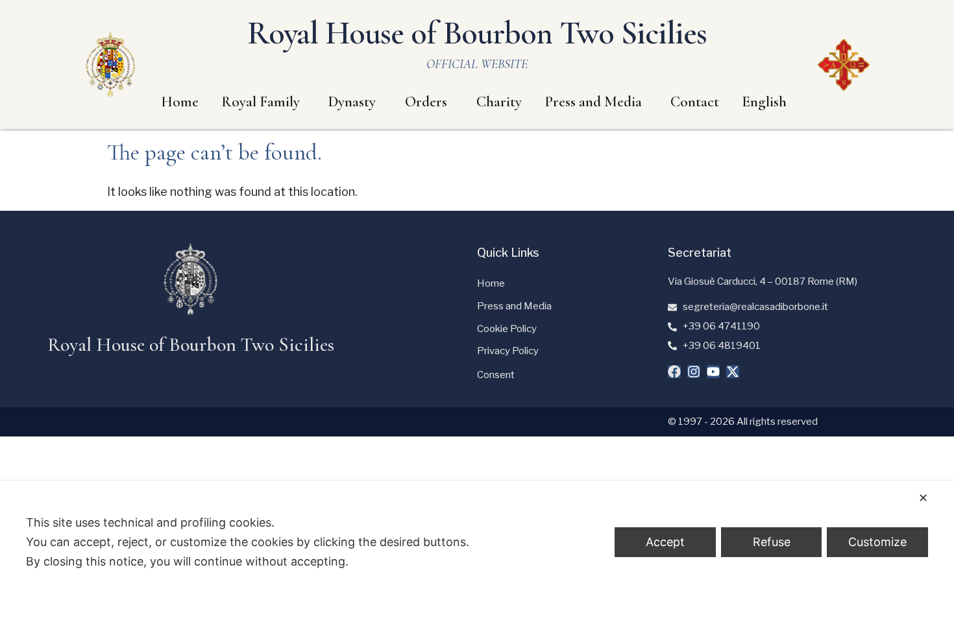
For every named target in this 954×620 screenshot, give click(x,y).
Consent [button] (496, 375)
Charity (499, 102)
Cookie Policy (507, 329)
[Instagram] (693, 371)
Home (180, 102)
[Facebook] (674, 371)
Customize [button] (877, 542)
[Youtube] (713, 371)
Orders (426, 102)
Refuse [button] (771, 542)
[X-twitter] (732, 371)
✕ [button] (923, 498)
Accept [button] (665, 542)
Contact (694, 102)
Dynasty (352, 102)
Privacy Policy (508, 351)
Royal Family (260, 102)
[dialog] (477, 550)
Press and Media (593, 102)
